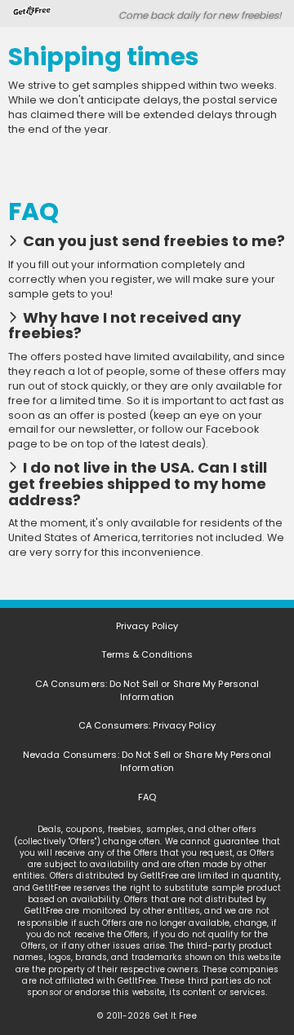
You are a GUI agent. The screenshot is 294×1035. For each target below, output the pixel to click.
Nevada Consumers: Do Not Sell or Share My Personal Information (147, 761)
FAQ (147, 797)
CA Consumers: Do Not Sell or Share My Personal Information (147, 690)
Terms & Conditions (147, 654)
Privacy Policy (147, 625)
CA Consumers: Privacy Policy (147, 725)
